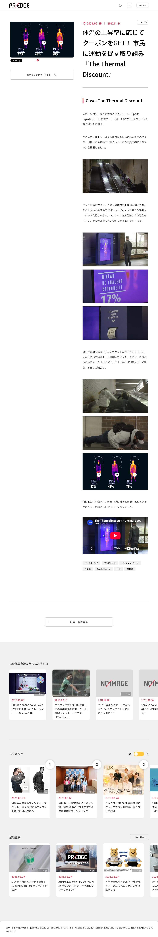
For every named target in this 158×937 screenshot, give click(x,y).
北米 (118, 569)
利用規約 (142, 927)
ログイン (142, 5)
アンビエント (109, 563)
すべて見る (139, 837)
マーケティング (91, 563)
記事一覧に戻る (79, 622)
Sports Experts (103, 569)
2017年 (130, 569)
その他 (88, 569)
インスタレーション (130, 563)
